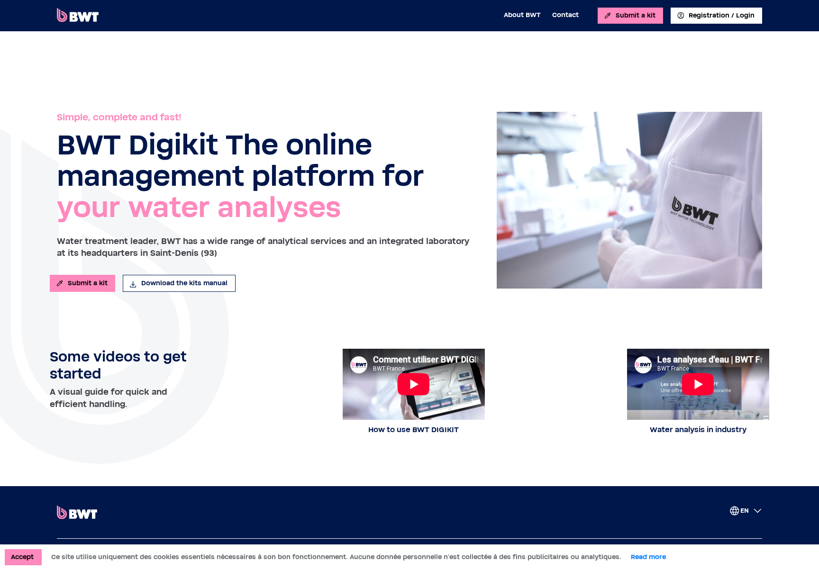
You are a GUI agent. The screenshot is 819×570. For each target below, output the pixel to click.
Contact (565, 15)
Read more (648, 557)
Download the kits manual (184, 283)
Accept (22, 557)
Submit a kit (635, 15)
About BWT (522, 15)
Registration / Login (722, 15)
